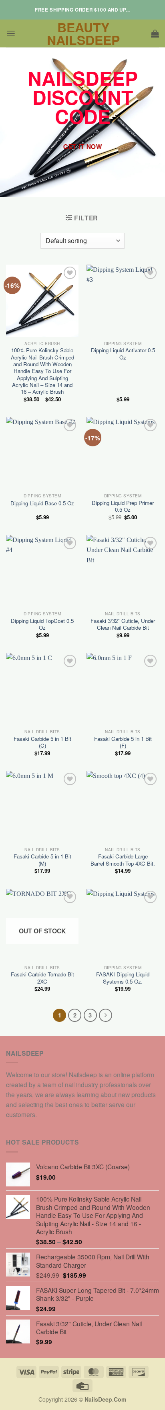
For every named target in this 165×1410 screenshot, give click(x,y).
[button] (11, 33)
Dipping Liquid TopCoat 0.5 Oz (42, 624)
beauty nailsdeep (83, 33)
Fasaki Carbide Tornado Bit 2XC (42, 978)
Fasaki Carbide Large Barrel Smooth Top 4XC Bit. (123, 860)
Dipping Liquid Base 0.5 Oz (42, 503)
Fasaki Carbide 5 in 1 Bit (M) (42, 860)
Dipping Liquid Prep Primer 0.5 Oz (123, 506)
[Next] (105, 1015)
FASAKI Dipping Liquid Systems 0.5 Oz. (122, 978)
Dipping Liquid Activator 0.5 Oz (123, 354)
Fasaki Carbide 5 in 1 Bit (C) (42, 742)
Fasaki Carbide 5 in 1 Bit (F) (123, 742)
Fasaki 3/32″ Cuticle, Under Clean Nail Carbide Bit (123, 624)
